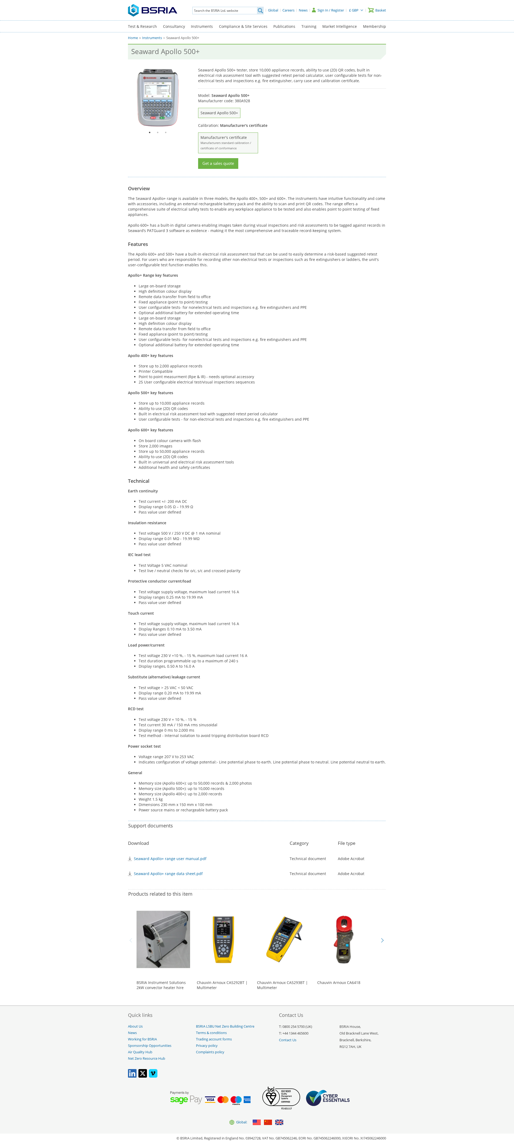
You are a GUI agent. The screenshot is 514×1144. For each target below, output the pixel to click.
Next (382, 940)
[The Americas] (257, 1122)
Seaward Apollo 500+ (219, 112)
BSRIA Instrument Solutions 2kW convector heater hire (161, 985)
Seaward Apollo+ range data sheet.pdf (168, 873)
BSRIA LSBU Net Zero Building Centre (225, 1026)
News (132, 1033)
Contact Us (287, 1040)
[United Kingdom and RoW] (279, 1122)
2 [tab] (157, 132)
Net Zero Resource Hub (146, 1058)
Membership (374, 26)
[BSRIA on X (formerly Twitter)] (142, 1076)
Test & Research (142, 26)
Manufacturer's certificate (226, 142)
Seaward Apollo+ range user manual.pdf (170, 858)
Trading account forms (214, 1039)
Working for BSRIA (142, 1039)
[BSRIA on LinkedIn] (132, 1076)
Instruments (202, 26)
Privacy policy (207, 1045)
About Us (135, 1026)
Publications (284, 26)
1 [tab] (149, 132)
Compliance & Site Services (243, 26)
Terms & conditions (211, 1033)
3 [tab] (165, 132)
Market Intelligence (339, 26)
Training (308, 26)
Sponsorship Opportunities (149, 1045)
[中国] (268, 1122)
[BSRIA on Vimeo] (153, 1076)
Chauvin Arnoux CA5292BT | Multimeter (222, 985)
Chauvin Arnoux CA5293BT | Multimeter (282, 985)
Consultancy (174, 26)
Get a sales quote (218, 163)
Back (131, 940)
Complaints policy (210, 1052)
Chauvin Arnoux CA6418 (338, 982)
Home (133, 38)
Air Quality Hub (140, 1052)
